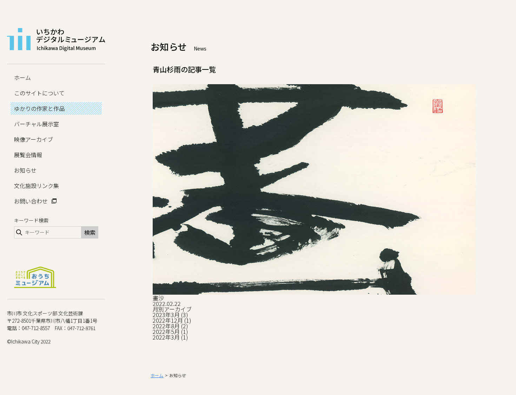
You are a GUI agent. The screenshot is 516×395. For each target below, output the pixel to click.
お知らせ (25, 170)
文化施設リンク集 (36, 185)
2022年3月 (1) (170, 337)
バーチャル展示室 (36, 124)
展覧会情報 (28, 154)
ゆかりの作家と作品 (39, 108)
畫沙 (158, 298)
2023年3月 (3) (170, 314)
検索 (89, 232)
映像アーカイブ (33, 139)
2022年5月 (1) (170, 331)
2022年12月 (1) (172, 320)
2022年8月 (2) (170, 326)
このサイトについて (39, 93)
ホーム (22, 77)
